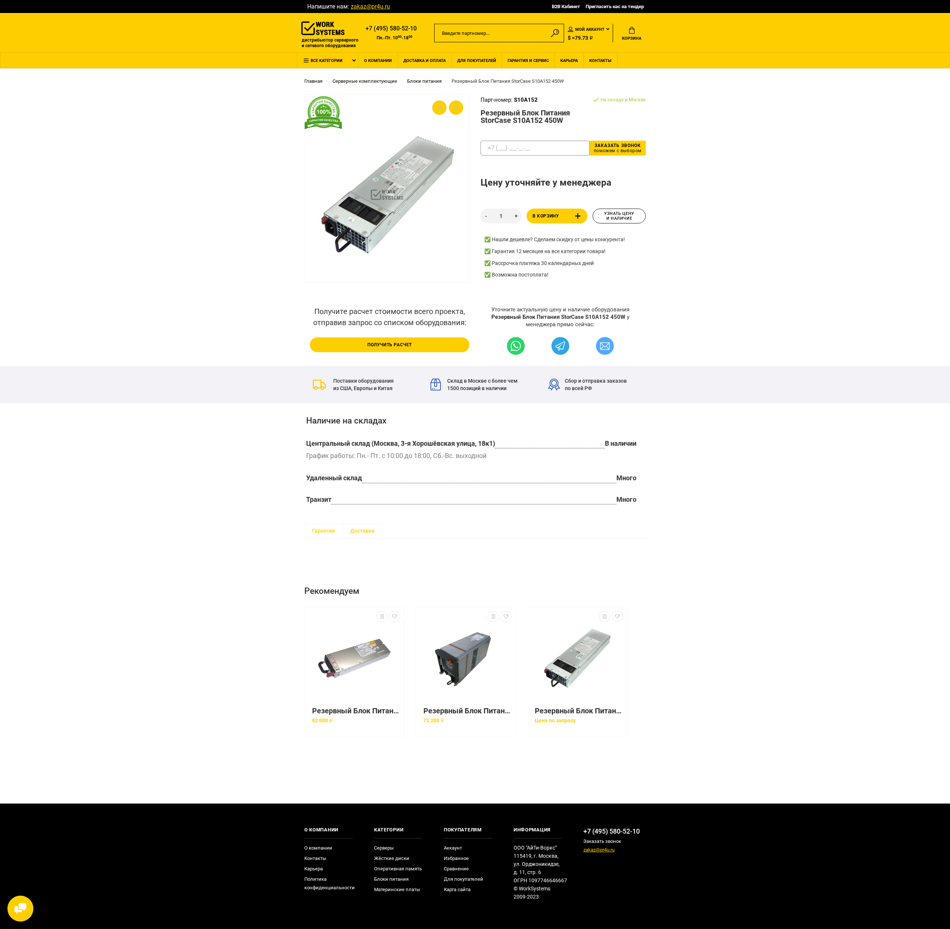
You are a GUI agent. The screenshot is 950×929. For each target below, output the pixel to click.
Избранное (456, 858)
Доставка (362, 531)
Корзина (631, 38)
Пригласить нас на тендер (615, 6)
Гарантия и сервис (528, 60)
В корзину (546, 216)
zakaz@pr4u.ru (370, 6)
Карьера (569, 60)
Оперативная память (398, 868)
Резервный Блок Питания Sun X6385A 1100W (356, 711)
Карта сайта (457, 889)
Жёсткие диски (391, 858)
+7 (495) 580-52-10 (391, 28)
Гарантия (323, 531)
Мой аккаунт (590, 29)
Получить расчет (389, 344)
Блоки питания (391, 879)
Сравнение (456, 868)
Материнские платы (397, 889)
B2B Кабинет (566, 6)
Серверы (384, 848)
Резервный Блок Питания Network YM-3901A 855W (467, 711)
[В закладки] (394, 616)
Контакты (600, 60)
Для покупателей (476, 60)
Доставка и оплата (424, 60)
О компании (378, 60)
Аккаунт (453, 848)
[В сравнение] (381, 616)
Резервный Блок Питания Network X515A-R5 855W (579, 711)
